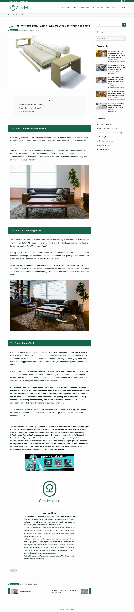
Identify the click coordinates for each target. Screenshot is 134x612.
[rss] (122, 1)
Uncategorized (104, 149)
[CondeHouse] (24, 8)
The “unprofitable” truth (27, 111)
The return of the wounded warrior (31, 104)
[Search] (124, 1)
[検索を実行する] (124, 25)
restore (30, 584)
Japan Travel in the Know (107, 129)
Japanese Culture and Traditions (110, 133)
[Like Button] (12, 570)
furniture (24, 584)
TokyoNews (103, 145)
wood (35, 584)
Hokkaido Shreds (105, 125)
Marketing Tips (13, 30)
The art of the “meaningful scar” (30, 108)
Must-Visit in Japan (105, 141)
